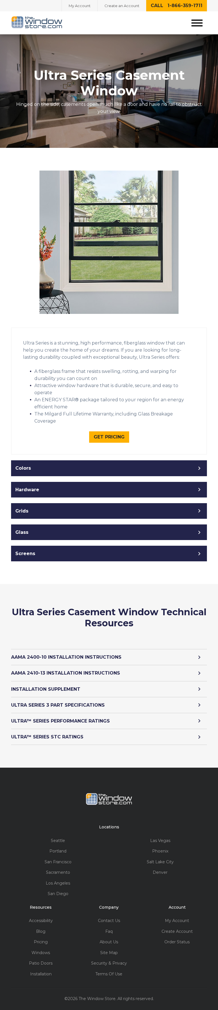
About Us (109, 942)
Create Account (177, 931)
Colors (23, 468)
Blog (40, 931)
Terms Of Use (108, 974)
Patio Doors (41, 963)
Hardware (27, 489)
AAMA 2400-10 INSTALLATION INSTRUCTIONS (66, 657)
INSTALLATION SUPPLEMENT (45, 689)
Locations (109, 827)
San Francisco (58, 862)
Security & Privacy (109, 963)
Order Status (177, 942)
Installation (41, 974)
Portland (57, 851)
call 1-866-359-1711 (176, 5)
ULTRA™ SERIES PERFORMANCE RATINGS (60, 721)
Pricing (41, 942)
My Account (80, 5)
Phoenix (160, 851)
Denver (160, 872)
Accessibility (41, 920)
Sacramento (58, 872)
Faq (109, 931)
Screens (25, 553)
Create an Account (121, 5)
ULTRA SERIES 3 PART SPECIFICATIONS (58, 705)
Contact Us (109, 920)
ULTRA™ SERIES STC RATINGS (47, 737)
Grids (21, 511)
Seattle (58, 840)
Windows (41, 952)
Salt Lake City (160, 862)
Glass (21, 532)
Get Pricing (109, 437)
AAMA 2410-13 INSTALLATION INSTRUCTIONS (65, 673)
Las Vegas (160, 840)
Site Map (109, 952)
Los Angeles (58, 883)
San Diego (58, 893)
